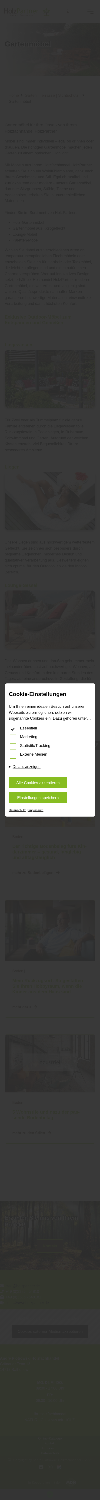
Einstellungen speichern (38, 798)
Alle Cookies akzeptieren (38, 783)
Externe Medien (33, 754)
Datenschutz (17, 810)
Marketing (28, 737)
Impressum (35, 810)
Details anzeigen (26, 767)
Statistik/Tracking (35, 745)
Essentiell (28, 728)
